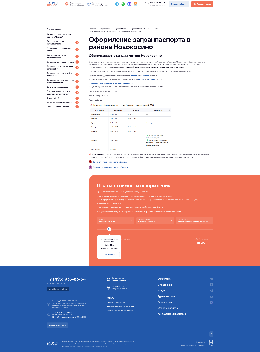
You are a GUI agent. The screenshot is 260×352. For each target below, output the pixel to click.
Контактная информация (172, 314)
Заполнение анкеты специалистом (120, 310)
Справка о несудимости (116, 303)
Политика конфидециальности (193, 345)
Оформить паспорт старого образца (110, 167)
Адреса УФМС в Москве (140, 29)
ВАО (156, 29)
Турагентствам (166, 296)
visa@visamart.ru (58, 289)
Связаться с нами (57, 325)
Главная (92, 29)
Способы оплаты (168, 308)
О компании (164, 279)
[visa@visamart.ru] (135, 4)
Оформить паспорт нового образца (110, 162)
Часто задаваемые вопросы (59, 102)
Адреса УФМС (53, 98)
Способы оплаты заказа (58, 107)
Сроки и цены (166, 302)
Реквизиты (200, 342)
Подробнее (109, 255)
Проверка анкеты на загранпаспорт (121, 306)
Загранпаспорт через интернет (61, 62)
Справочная (54, 29)
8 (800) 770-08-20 (157, 5)
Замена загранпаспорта (57, 87)
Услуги (162, 290)
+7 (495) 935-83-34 (155, 3)
